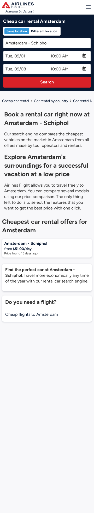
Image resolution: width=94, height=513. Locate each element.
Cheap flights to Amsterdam (31, 314)
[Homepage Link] (18, 5)
